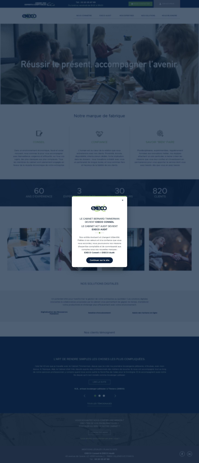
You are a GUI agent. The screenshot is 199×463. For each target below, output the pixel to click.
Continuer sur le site (99, 260)
